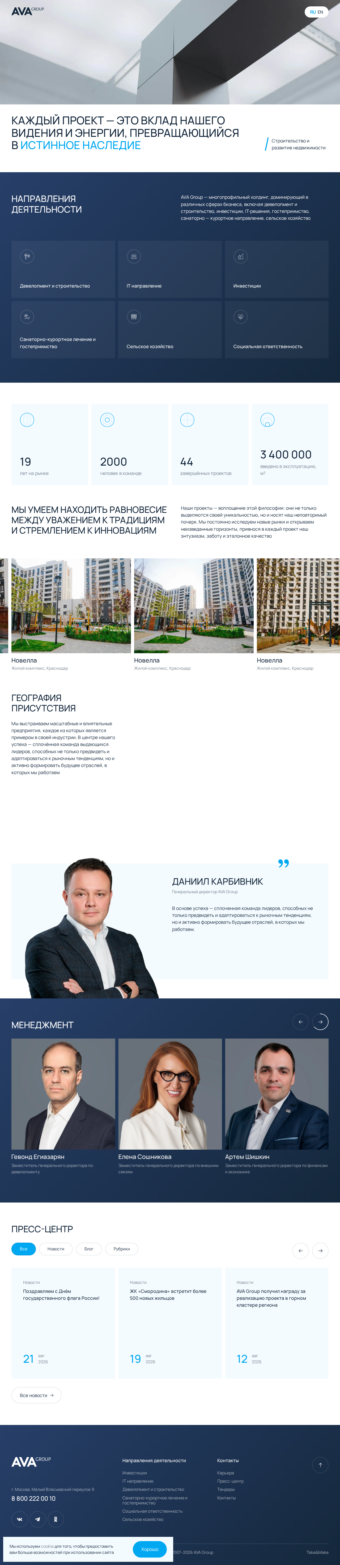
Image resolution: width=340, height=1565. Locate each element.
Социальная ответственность (152, 1511)
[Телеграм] (37, 1519)
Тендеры (226, 1489)
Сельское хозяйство (142, 1519)
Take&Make (318, 1552)
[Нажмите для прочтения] (63, 1323)
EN (320, 12)
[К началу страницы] (320, 1465)
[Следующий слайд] (320, 1022)
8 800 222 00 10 (33, 1498)
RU (313, 12)
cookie (47, 1546)
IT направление (137, 1481)
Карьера (225, 1472)
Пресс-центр (230, 1481)
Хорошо (149, 1549)
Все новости (33, 1395)
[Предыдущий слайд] (300, 1022)
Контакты (226, 1497)
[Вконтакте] (19, 1519)
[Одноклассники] (56, 1519)
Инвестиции (134, 1472)
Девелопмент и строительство (153, 1489)
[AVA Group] (27, 12)
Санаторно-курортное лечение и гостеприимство (155, 1500)
